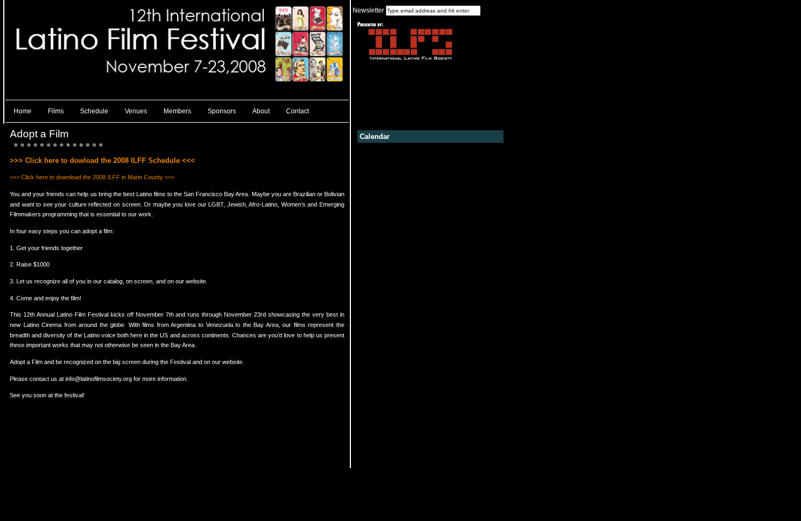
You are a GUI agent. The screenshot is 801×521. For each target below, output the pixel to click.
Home (23, 111)
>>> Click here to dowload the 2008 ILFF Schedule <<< (102, 160)
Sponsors (222, 111)
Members (177, 111)
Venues (136, 111)
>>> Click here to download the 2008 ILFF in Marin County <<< (92, 177)
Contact (297, 111)
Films (56, 111)
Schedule (94, 111)
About (261, 111)
